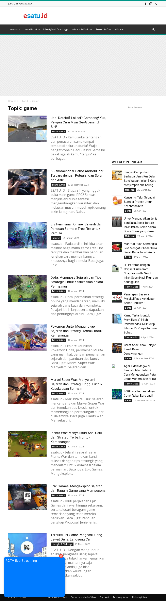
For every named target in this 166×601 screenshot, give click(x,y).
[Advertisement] (110, 16)
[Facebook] (145, 3)
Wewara (15, 29)
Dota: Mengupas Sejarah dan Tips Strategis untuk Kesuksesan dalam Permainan (77, 281)
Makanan (130, 189)
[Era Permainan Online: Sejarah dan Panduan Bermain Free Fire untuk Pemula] (27, 235)
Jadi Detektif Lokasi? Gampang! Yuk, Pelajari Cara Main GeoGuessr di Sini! (78, 122)
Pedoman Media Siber (83, 597)
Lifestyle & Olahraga (55, 29)
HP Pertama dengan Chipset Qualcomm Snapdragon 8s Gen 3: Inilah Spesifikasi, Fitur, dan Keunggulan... (141, 273)
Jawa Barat (30, 29)
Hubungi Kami (140, 597)
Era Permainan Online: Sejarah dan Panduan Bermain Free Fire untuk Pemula (76, 228)
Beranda (13, 101)
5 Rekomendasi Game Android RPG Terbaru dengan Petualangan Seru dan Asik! (77, 175)
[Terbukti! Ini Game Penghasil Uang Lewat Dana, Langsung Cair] (27, 546)
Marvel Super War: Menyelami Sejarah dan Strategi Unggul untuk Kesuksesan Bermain (76, 384)
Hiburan (120, 29)
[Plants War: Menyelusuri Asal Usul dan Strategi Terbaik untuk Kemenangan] (27, 444)
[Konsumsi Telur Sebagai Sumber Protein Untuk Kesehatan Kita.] (117, 200)
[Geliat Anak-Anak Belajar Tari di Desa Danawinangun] (117, 348)
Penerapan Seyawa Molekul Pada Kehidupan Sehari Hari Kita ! (139, 299)
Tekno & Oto (103, 29)
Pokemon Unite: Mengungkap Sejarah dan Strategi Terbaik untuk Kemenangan (76, 330)
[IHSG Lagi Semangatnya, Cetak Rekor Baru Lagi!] (117, 394)
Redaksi (104, 597)
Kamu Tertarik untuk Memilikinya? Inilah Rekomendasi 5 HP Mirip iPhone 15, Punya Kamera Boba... (140, 324)
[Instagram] (150, 3)
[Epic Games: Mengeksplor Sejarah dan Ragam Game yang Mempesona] (27, 497)
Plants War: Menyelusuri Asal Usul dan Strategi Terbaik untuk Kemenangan (76, 437)
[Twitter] (155, 3)
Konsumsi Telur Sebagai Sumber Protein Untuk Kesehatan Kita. (139, 202)
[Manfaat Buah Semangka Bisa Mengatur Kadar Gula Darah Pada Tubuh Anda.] (117, 247)
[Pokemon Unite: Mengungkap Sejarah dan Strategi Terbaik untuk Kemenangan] (27, 337)
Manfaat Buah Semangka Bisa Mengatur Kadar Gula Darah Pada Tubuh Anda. (140, 248)
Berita (128, 210)
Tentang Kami (120, 597)
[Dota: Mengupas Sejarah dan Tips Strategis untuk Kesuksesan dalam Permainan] (27, 288)
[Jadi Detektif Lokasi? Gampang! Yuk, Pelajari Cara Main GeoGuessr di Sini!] (27, 129)
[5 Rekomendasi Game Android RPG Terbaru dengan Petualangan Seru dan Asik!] (27, 182)
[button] (153, 29)
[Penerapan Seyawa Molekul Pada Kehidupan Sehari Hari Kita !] (117, 297)
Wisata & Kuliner (82, 29)
